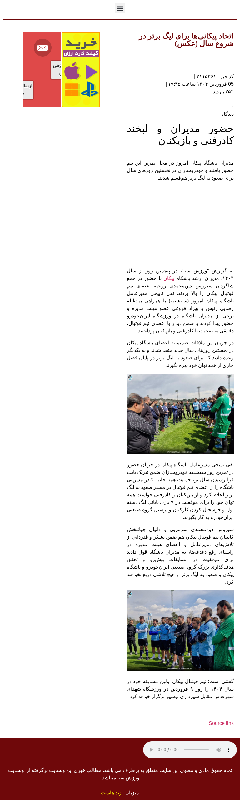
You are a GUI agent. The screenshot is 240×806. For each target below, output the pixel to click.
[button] (120, 8)
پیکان (168, 278)
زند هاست (111, 792)
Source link (221, 723)
